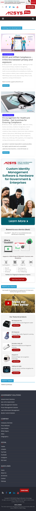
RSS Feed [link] (3, 460)
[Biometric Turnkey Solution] (18, 1)
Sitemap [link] (3, 481)
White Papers (5, 431)
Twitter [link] (3, 446)
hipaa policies (10, 133)
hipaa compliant (20, 73)
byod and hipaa (10, 66)
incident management (24, 135)
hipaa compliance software (8, 73)
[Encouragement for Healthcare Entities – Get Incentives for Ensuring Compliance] (18, 92)
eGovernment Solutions (8, 399)
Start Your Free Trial (18, 279)
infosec (26, 75)
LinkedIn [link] (3, 449)
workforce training (20, 140)
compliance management (21, 66)
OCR (16, 138)
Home (2, 470)
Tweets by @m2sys (6, 384)
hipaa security (12, 75)
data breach (12, 69)
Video (2, 434)
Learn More (16, 325)
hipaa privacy (28, 73)
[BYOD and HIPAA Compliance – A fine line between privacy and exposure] (18, 34)
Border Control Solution (8, 413)
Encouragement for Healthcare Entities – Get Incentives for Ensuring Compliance (16, 120)
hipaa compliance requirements (16, 131)
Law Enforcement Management (10, 410)
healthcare (29, 71)
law (31, 75)
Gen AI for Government (8, 402)
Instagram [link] (4, 457)
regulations (5, 77)
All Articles (4, 475)
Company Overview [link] (6, 423)
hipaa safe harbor (26, 133)
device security (26, 69)
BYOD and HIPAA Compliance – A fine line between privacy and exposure (17, 60)
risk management (28, 138)
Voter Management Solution (9, 405)
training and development (15, 77)
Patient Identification (8, 54)
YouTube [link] (3, 452)
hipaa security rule (6, 135)
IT (28, 75)
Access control (28, 124)
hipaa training (20, 75)
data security (19, 69)
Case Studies (5, 428)
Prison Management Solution (9, 407)
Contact (3, 478)
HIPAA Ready (5, 75)
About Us (3, 473)
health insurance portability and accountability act (14, 71)
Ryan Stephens (19, 64)
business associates (7, 127)
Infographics (4, 436)
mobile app (11, 138)
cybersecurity (5, 69)
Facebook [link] (3, 455)
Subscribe (30, 7)
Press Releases (5, 425)
